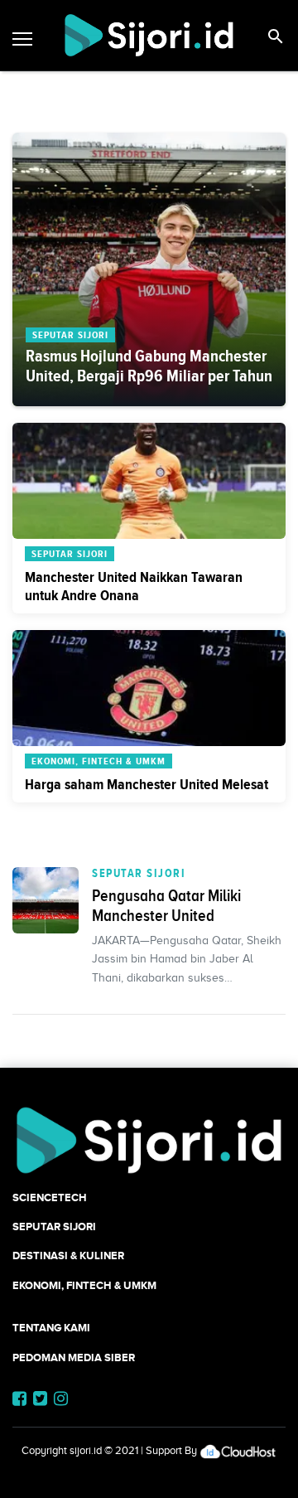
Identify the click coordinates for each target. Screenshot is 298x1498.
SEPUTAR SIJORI (138, 873)
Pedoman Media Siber (73, 1357)
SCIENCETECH (49, 1197)
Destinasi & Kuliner (68, 1255)
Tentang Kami (51, 1327)
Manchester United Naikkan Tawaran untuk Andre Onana (134, 586)
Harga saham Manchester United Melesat (146, 784)
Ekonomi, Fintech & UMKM (84, 1285)
